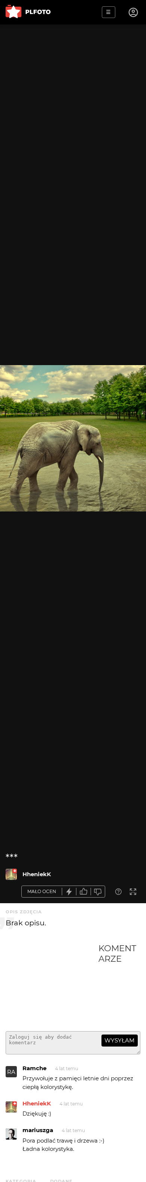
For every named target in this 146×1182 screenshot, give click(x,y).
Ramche (34, 1068)
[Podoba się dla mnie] (83, 892)
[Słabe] (98, 892)
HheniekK (36, 874)
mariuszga (37, 1130)
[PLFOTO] (28, 12)
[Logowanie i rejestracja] (134, 12)
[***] (11, 874)
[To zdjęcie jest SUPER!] (69, 892)
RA (11, 1071)
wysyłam (119, 1040)
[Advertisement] (52, 984)
